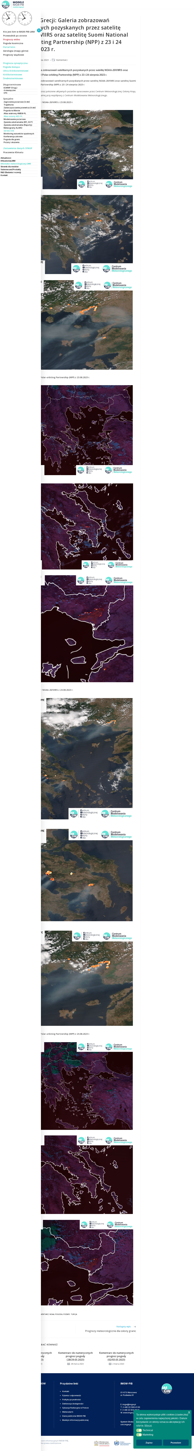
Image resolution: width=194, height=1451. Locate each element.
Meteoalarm (67, 1412)
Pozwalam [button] (176, 1442)
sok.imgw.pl (125, 1424)
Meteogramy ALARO (13, 128)
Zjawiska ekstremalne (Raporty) (18, 125)
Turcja (74, 1314)
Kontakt (65, 1391)
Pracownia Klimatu (13, 152)
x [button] (189, 1412)
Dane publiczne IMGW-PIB (74, 1416)
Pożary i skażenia (11, 142)
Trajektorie (9, 105)
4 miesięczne (10, 90)
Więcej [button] (148, 1425)
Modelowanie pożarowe (15, 119)
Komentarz (61, 59)
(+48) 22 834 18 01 (130, 1410)
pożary (66, 1314)
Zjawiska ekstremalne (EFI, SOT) (18, 122)
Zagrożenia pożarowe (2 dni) (17, 102)
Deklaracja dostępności (72, 1404)
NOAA (52, 1314)
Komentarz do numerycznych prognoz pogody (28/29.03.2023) (75, 1356)
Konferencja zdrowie (13, 136)
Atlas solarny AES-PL (13, 116)
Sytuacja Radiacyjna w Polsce (75, 1408)
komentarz (43, 1314)
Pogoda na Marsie (12, 110)
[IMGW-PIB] (17, 4)
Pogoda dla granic (12, 139)
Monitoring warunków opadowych (19, 133)
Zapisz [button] (149, 1442)
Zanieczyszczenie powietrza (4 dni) (20, 108)
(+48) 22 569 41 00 (131, 1407)
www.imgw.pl (129, 1412)
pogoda (58, 1314)
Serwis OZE (9, 131)
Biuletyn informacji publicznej (75, 1420)
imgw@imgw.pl (129, 1404)
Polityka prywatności (71, 1399)
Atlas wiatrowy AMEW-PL (15, 113)
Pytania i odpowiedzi (71, 1395)
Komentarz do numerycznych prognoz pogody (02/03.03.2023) (116, 1356)
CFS (5, 93)
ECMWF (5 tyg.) (10, 88)
